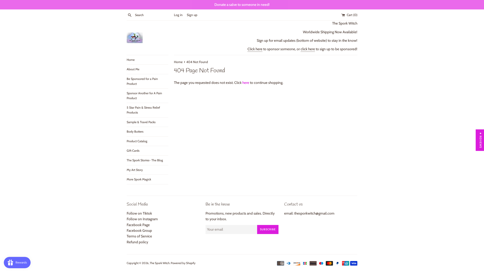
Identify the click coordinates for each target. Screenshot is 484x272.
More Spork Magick (139, 179)
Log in (178, 15)
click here (308, 49)
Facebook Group (139, 230)
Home (131, 60)
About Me (133, 69)
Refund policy (137, 242)
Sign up (192, 15)
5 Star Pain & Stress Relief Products (143, 110)
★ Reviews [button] (480, 140)
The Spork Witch (160, 263)
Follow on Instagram (142, 219)
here (245, 82)
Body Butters (135, 131)
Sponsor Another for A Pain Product (144, 95)
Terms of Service (139, 236)
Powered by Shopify (183, 263)
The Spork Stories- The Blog (145, 160)
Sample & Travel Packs (141, 122)
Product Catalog (137, 141)
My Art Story (135, 170)
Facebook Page (138, 225)
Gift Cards (133, 150)
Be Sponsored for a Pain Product (142, 81)
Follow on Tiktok (139, 213)
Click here (254, 49)
